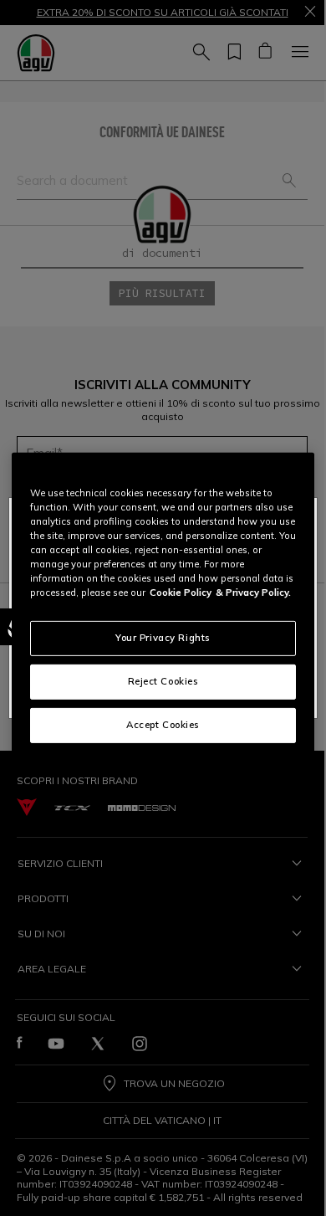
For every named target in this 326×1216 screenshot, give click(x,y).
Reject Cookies (163, 681)
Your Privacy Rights (163, 638)
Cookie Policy (180, 592)
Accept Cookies (163, 725)
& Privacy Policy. (253, 592)
